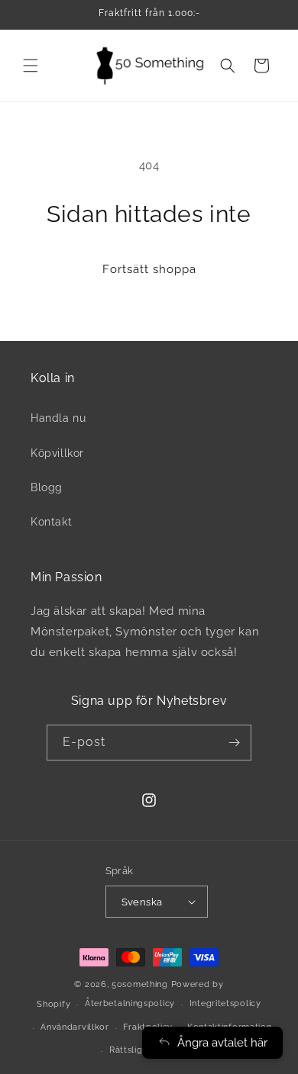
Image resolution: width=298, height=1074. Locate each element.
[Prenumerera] (234, 742)
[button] (30, 65)
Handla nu (58, 418)
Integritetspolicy (225, 1003)
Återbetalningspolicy (130, 1003)
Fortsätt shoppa (149, 269)
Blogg (47, 487)
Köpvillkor (57, 453)
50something (140, 984)
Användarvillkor (74, 1027)
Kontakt (51, 522)
